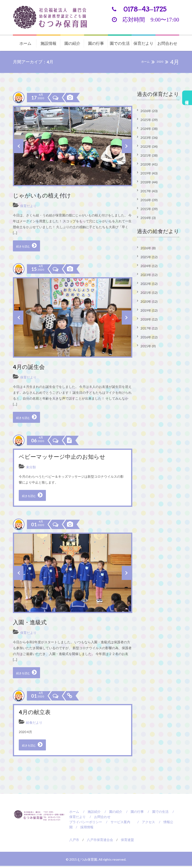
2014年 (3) (148, 218)
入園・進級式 (30, 623)
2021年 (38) (149, 155)
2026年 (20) (149, 111)
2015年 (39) (149, 209)
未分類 (31, 467)
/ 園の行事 (133, 812)
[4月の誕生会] (69, 269)
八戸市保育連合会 (100, 840)
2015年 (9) (148, 346)
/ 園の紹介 (111, 812)
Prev (18, 146)
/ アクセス (144, 822)
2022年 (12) (149, 284)
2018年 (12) (149, 319)
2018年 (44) (149, 182)
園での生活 (120, 43)
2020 (160, 61)
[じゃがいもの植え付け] (69, 97)
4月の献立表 (35, 712)
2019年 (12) (149, 310)
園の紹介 (72, 43)
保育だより (143, 43)
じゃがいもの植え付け (42, 196)
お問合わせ (167, 43)
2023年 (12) (149, 275)
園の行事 (96, 43)
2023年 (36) (149, 138)
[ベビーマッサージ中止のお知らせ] (69, 440)
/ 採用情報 (83, 827)
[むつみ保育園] (54, 17)
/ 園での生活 (156, 812)
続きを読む (23, 246)
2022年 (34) (149, 146)
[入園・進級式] (69, 524)
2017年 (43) (149, 191)
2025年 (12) (149, 257)
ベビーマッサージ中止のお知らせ (62, 457)
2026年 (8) (148, 248)
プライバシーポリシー (85, 822)
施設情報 (48, 43)
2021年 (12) (149, 293)
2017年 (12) (149, 328)
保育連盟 (127, 840)
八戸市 (74, 840)
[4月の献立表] (69, 695)
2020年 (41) (149, 164)
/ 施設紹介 (90, 812)
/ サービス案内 (116, 822)
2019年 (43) (149, 173)
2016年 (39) (149, 200)
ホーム (25, 43)
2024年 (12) (149, 266)
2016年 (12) (149, 337)
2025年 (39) (149, 120)
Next (126, 146)
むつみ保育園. (88, 859)
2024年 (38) (149, 129)
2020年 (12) (149, 301)
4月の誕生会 (29, 367)
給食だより (34, 722)
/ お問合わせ (98, 817)
